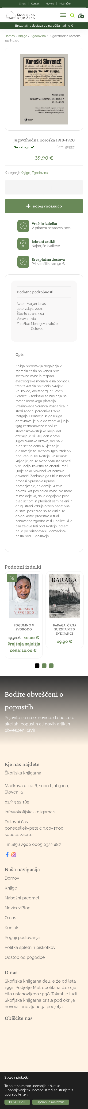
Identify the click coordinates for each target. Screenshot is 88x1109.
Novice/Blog (18, 907)
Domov (10, 36)
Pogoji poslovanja (22, 937)
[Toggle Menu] (63, 15)
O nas (10, 917)
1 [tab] (37, 665)
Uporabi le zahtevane (51, 1102)
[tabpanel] (24, 614)
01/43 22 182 (17, 801)
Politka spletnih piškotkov (30, 947)
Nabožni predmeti (22, 897)
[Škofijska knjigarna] (23, 15)
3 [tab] (51, 665)
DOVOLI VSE (17, 1102)
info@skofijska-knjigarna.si (30, 811)
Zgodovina (38, 36)
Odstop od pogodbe (25, 957)
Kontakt (12, 927)
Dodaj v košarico (47, 206)
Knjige (22, 36)
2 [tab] (44, 665)
